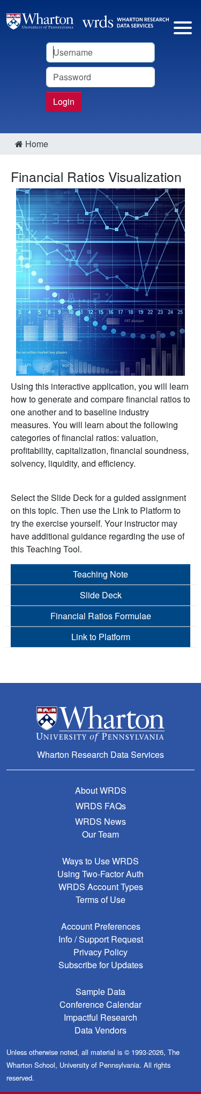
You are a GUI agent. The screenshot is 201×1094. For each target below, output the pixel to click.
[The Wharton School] (100, 723)
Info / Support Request (100, 939)
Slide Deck (101, 595)
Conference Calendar (100, 1004)
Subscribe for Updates (100, 965)
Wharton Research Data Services (100, 754)
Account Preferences (100, 926)
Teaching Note (100, 574)
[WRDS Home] (87, 20)
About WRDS (100, 790)
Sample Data (100, 991)
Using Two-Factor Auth (100, 874)
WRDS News (100, 821)
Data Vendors (100, 1030)
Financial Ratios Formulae (100, 616)
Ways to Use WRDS (100, 861)
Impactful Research (100, 1017)
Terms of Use (100, 899)
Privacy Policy (100, 952)
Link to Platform (100, 636)
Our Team (100, 834)
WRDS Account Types (100, 886)
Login (64, 101)
